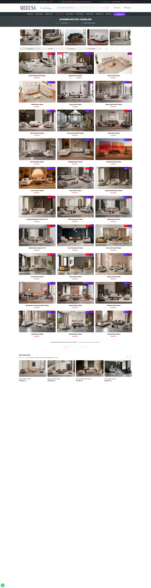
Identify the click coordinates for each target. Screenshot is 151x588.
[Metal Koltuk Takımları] (120, 37)
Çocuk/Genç (89, 14)
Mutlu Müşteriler (44, 1)
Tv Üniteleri (79, 14)
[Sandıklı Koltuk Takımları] (75, 37)
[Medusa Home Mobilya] (28, 8)
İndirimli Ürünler (34, 1)
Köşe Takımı (69, 14)
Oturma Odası (59, 14)
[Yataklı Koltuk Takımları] (53, 37)
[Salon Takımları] (30, 37)
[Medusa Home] (56, 23)
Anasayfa (30, 14)
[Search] (108, 8)
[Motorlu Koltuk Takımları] (98, 37)
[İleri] (130, 48)
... (114, 48)
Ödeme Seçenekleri (25, 1)
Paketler (108, 14)
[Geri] (104, 48)
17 (127, 48)
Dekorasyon (99, 14)
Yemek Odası (49, 14)
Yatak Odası (39, 14)
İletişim (50, 1)
